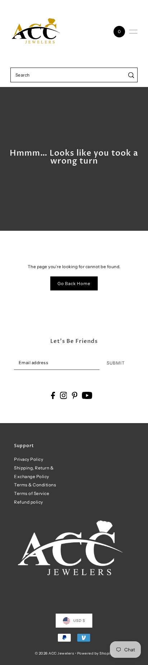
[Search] (131, 75)
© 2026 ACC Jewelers (54, 653)
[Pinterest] (75, 395)
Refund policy (28, 502)
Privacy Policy (28, 459)
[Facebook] (53, 395)
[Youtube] (87, 395)
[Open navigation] (133, 31)
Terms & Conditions (35, 484)
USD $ (79, 620)
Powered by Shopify (95, 653)
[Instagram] (63, 395)
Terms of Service (31, 493)
